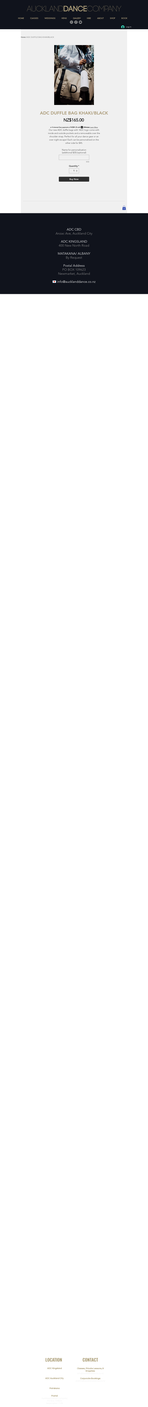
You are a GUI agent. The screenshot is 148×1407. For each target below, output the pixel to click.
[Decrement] (71, 170)
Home (23, 37)
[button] (100, 18)
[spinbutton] (74, 170)
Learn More (94, 127)
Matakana (54, 1388)
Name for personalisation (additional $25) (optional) (74, 151)
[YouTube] (80, 22)
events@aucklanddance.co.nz (90, 1381)
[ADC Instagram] (71, 22)
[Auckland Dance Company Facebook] (76, 22)
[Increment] (77, 170)
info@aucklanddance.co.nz (90, 1373)
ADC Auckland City (54, 1378)
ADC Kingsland (54, 1368)
